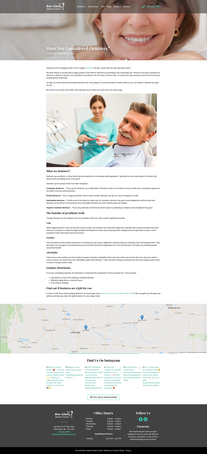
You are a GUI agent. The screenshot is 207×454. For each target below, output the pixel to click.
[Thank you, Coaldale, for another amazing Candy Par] (113, 378)
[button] (85, 6)
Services (80, 7)
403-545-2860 (153, 6)
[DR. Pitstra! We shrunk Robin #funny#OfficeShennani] (132, 378)
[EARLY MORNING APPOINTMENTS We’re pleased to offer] (94, 378)
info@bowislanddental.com (64, 434)
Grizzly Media (118, 450)
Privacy (128, 450)
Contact (126, 7)
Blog (109, 7)
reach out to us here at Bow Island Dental (117, 293)
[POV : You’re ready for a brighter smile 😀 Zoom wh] (152, 378)
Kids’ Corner (93, 7)
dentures (89, 68)
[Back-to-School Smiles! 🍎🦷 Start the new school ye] (55, 378)
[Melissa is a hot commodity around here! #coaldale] (75, 378)
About (116, 7)
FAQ (102, 7)
